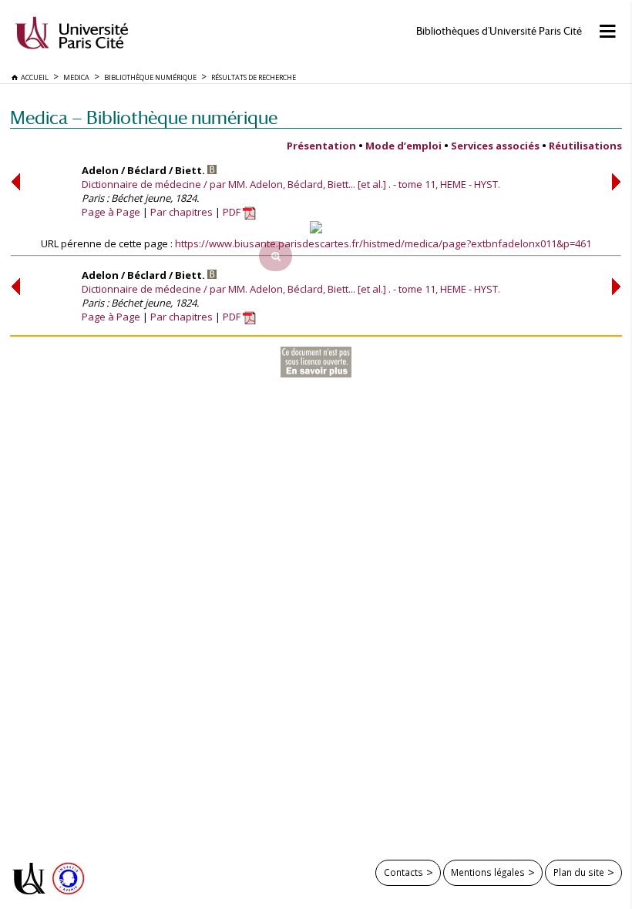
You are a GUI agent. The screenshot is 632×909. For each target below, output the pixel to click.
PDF (233, 212)
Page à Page (111, 212)
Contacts (403, 872)
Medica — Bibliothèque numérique (143, 117)
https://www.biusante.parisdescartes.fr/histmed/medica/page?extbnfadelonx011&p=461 (383, 243)
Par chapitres (181, 212)
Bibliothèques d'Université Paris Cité (499, 31)
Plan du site (578, 872)
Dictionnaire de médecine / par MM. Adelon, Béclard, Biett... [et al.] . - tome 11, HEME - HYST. (291, 184)
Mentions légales (488, 872)
